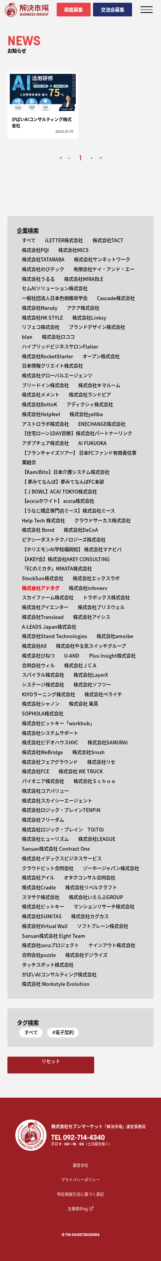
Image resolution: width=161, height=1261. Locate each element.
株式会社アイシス (91, 617)
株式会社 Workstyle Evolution (55, 983)
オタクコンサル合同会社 (89, 877)
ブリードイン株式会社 (45, 385)
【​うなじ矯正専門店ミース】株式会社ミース (68, 510)
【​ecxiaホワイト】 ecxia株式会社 (58, 500)
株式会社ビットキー (43, 906)
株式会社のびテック (43, 269)
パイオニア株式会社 (43, 781)
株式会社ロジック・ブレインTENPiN (61, 810)
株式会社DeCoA (81, 529)
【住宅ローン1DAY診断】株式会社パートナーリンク (77, 433)
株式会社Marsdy (39, 307)
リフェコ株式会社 (40, 327)
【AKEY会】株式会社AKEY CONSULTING (66, 559)
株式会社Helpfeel (41, 414)
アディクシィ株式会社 (89, 404)
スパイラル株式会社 (43, 674)
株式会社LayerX (90, 674)
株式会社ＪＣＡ (80, 665)
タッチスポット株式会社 (47, 964)
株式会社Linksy (89, 317)
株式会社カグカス (90, 916)
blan (27, 336)
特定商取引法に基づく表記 (80, 1194)
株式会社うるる (38, 279)
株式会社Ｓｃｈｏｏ (94, 781)
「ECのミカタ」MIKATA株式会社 (57, 568)
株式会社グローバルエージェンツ (57, 375)
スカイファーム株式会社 (47, 597)
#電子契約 (63, 1032)
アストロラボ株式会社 (45, 423)
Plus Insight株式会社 (112, 655)
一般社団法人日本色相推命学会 (55, 298)
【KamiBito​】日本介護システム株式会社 (65, 472)
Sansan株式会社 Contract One (56, 848)
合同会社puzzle (39, 955)
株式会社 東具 (83, 703)
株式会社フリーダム (43, 819)
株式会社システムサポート (50, 733)
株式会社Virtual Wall (45, 926)
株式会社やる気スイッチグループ (91, 645)
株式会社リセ (101, 762)
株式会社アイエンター (45, 607)
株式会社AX (34, 645)
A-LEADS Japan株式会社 (49, 626)
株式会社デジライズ (86, 955)
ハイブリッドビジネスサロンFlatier (60, 346)
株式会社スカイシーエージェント (57, 800)
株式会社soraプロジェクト (50, 945)
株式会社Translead (43, 617)
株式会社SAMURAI (108, 742)
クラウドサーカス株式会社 (102, 520)
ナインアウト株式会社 (111, 945)
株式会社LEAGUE (96, 838)
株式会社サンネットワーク (102, 259)
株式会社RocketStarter (47, 356)
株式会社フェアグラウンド (50, 762)
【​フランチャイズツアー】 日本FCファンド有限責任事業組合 (79, 457)
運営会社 (80, 1165)
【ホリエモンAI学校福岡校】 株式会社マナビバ (72, 549)
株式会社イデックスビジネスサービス (62, 858)
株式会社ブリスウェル (101, 607)
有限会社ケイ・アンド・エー (103, 269)
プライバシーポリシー (80, 1179)
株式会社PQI (35, 250)
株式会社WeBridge (42, 752)
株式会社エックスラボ (96, 578)
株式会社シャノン (40, 703)
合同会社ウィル (38, 665)
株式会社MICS (73, 250)
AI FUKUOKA (92, 443)
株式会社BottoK (39, 404)
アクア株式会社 (83, 307)
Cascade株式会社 (116, 298)
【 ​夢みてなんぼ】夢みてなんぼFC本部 (63, 481)
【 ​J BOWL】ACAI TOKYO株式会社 (59, 491)
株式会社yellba (86, 414)
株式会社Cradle (39, 887)
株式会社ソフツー (92, 684)
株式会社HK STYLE (42, 317)
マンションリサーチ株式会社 (103, 906)
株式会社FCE (35, 771)
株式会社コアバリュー (45, 790)
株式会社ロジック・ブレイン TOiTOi (63, 829)
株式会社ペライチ (103, 694)
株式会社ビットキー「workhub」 (58, 723)
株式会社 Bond (38, 529)
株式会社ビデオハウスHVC (50, 742)
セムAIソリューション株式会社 (55, 288)
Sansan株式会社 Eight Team (53, 935)
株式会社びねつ (38, 655)
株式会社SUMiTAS (42, 916)
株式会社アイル (38, 877)
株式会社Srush (88, 752)
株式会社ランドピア (90, 394)
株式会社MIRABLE (83, 279)
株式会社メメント (40, 394)
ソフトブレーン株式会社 (102, 926)
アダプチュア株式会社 (45, 443)
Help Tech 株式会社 (43, 520)
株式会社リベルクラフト (91, 887)
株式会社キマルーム (99, 385)
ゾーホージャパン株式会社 (111, 868)
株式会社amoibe (115, 636)
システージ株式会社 (43, 684)
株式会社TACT (108, 240)
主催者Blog (78, 1208)
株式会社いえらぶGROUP (96, 897)
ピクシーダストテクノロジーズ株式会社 (64, 539)
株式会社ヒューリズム (45, 838)
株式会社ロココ (58, 336)
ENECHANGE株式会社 (101, 423)
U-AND (71, 655)
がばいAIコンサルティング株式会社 (59, 974)
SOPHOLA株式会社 (42, 713)
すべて (29, 240)
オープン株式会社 (101, 356)
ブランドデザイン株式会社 (97, 327)
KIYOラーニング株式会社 (48, 694)
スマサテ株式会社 (40, 897)
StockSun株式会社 (42, 578)
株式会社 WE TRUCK (81, 771)
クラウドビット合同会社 (47, 868)
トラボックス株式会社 (106, 597)
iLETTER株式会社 (64, 240)
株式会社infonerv (88, 588)
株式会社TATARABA (43, 259)
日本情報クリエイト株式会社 (52, 365)
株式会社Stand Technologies (54, 636)
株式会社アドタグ (40, 588)
